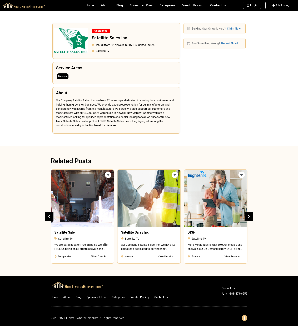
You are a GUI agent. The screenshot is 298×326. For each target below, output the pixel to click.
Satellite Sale (64, 232)
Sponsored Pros (141, 5)
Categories (167, 5)
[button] (101, 31)
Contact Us (218, 5)
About (105, 5)
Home (90, 5)
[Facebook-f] (244, 318)
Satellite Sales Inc (135, 232)
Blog (119, 5)
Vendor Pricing (192, 5)
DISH (191, 232)
